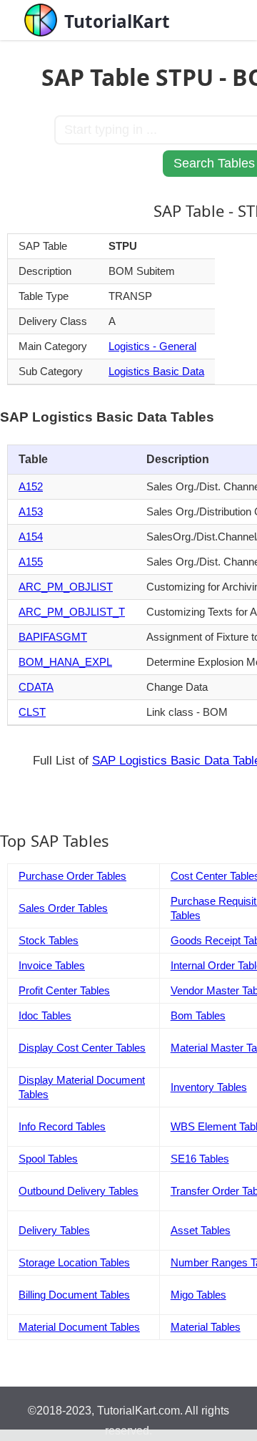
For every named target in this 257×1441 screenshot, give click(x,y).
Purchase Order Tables (72, 876)
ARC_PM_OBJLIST (66, 587)
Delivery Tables (54, 1230)
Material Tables (206, 1327)
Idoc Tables (45, 1015)
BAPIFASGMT (53, 637)
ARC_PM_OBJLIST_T (72, 612)
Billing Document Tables (74, 1295)
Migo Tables (198, 1295)
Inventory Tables (209, 1087)
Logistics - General (152, 346)
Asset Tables (201, 1230)
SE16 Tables (200, 1159)
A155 (31, 561)
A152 (31, 486)
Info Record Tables (62, 1126)
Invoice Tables (52, 965)
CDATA (36, 687)
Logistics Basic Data (156, 371)
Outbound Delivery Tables (78, 1191)
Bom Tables (198, 1015)
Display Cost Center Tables (82, 1048)
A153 (31, 511)
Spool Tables (48, 1159)
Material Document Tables (79, 1327)
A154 (31, 536)
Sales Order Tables (63, 908)
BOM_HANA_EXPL (65, 662)
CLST (32, 712)
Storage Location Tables (74, 1262)
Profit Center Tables (64, 990)
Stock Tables (49, 940)
